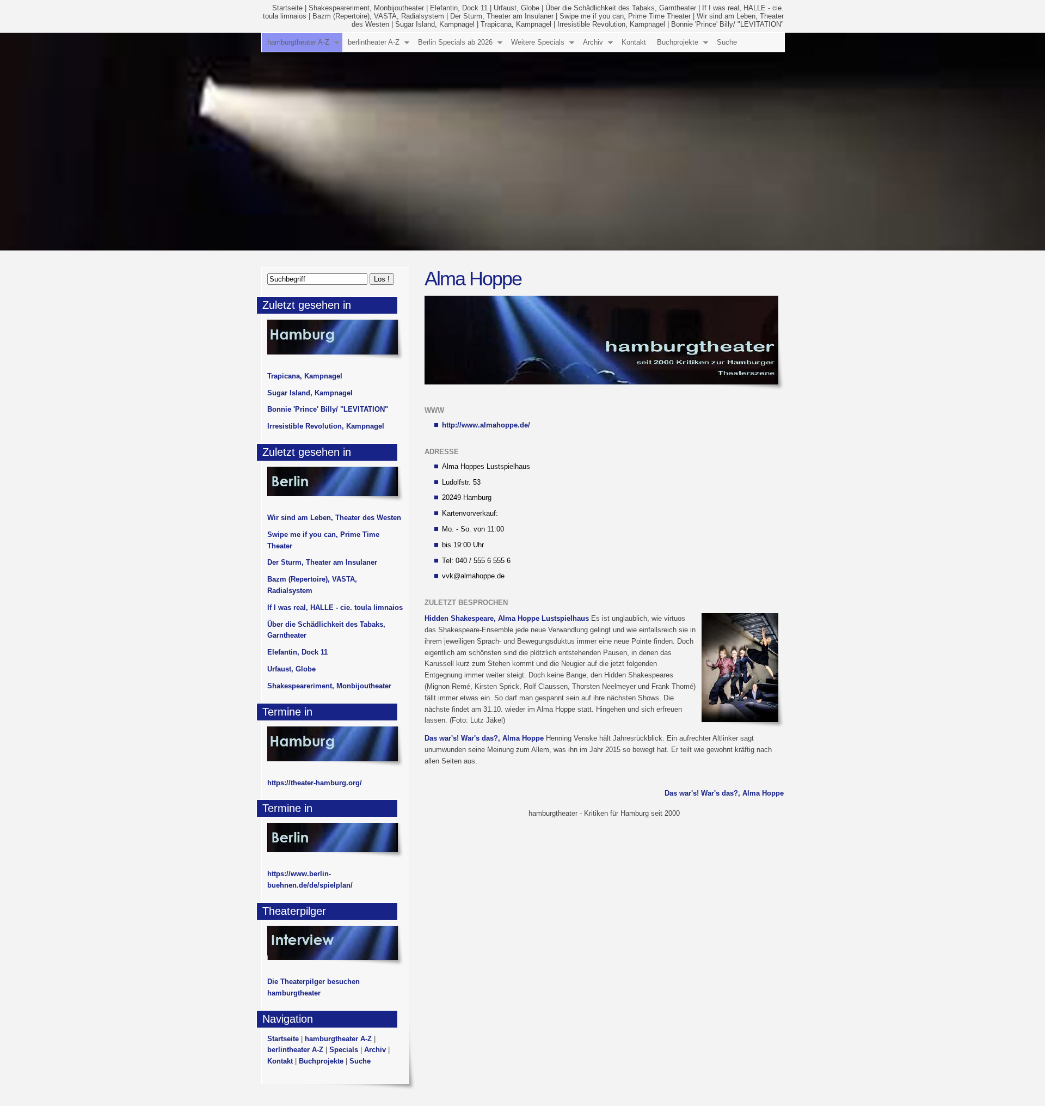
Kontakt (634, 42)
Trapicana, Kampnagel (516, 24)
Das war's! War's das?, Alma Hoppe (484, 738)
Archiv (593, 42)
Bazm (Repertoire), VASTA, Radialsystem (378, 16)
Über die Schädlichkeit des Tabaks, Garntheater (620, 8)
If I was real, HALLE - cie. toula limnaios (335, 607)
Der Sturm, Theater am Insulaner (502, 16)
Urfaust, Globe (516, 8)
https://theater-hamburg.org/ (314, 783)
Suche (727, 42)
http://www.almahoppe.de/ (486, 425)
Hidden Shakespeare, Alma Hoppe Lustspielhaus (507, 618)
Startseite (287, 8)
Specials (343, 1050)
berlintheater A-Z (373, 42)
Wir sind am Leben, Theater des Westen (334, 518)
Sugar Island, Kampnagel (435, 24)
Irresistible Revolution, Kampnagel (611, 24)
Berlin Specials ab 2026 (455, 42)
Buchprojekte (677, 42)
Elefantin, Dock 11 (459, 8)
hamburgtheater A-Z (298, 42)
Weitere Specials (537, 42)
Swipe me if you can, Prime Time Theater (625, 16)
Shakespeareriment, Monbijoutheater (366, 8)
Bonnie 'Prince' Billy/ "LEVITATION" (727, 24)
